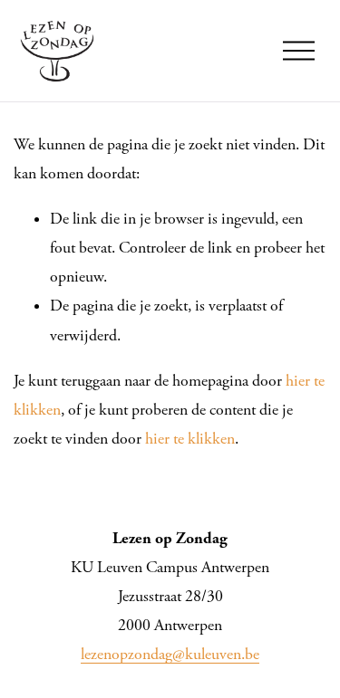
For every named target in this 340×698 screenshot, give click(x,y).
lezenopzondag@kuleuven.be (170, 655)
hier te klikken (190, 439)
